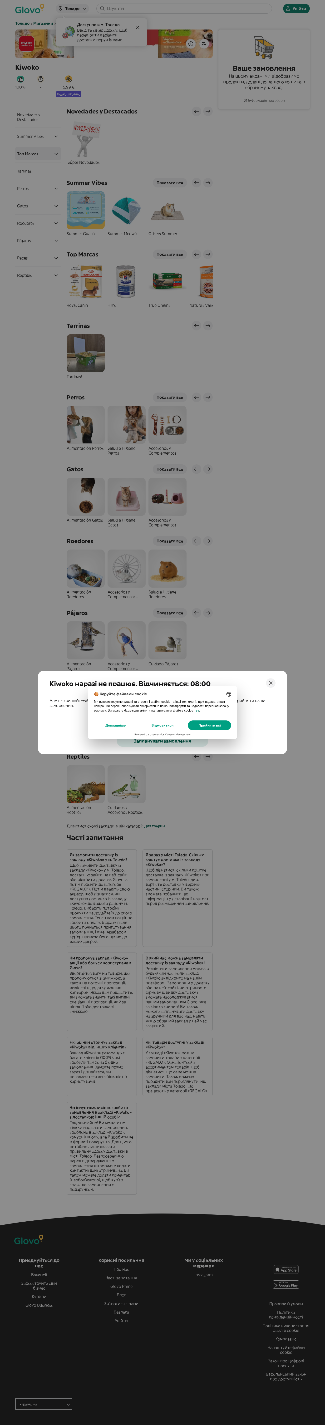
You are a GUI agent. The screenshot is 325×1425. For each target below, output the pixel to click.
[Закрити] (271, 683)
